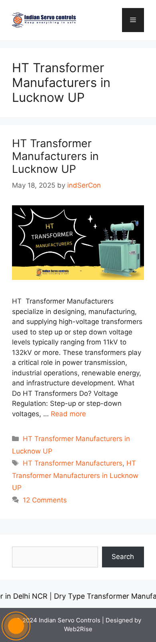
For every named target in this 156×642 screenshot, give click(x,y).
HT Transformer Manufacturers (72, 463)
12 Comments (45, 500)
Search (123, 557)
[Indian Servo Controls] (44, 20)
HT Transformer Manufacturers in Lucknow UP (55, 156)
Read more (68, 414)
